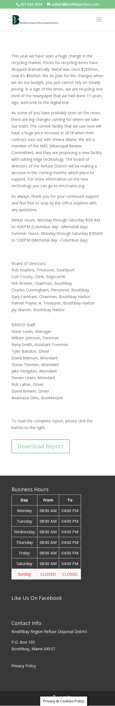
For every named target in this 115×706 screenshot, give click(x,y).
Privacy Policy (23, 665)
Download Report (41, 446)
